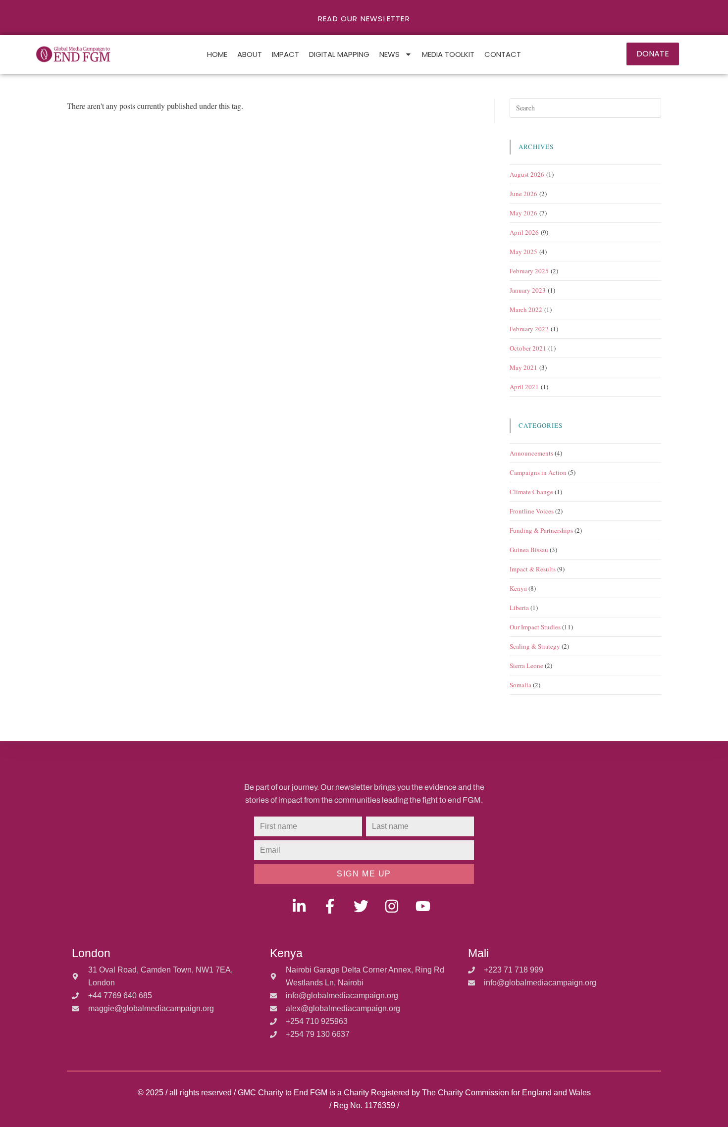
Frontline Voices (532, 511)
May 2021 (523, 367)
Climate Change (531, 491)
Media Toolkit (448, 54)
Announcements (531, 453)
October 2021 (528, 348)
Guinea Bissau (529, 549)
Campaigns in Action (538, 472)
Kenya (518, 588)
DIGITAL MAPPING (339, 54)
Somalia (520, 684)
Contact (502, 54)
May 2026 (523, 212)
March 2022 (526, 309)
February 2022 (529, 328)
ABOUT (249, 54)
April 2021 (524, 386)
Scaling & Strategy (535, 646)
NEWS (389, 54)
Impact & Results (533, 568)
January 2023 (528, 290)
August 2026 (527, 174)
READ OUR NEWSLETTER (364, 18)
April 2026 (524, 232)
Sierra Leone (526, 665)
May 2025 (523, 251)
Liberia (519, 607)
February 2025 (529, 270)
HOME (217, 54)
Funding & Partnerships (541, 530)
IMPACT (285, 54)
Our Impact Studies (535, 626)
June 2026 (523, 193)
